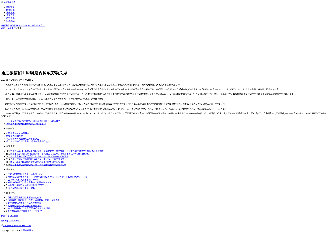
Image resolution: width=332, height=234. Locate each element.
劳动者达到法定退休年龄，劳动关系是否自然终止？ (30, 141)
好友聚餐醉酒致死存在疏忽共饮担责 (24, 203)
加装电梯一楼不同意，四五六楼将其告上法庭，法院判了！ (35, 200)
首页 (3, 28)
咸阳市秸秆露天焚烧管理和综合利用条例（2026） (30, 182)
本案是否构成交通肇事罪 (17, 133)
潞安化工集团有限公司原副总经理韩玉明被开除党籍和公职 (37, 162)
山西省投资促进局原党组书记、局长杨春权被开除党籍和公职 (38, 165)
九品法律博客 (27, 230)
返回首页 (5, 216)
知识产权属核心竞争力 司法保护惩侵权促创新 (29, 208)
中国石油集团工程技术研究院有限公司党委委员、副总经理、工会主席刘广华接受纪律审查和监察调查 (57, 151)
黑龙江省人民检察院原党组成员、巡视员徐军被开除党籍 (38, 159)
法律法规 (10, 10)
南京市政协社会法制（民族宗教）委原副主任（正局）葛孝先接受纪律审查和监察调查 (49, 154)
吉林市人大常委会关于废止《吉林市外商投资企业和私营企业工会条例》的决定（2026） (48, 177)
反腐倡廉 (10, 15)
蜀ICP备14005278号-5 (10, 221)
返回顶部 (14, 216)
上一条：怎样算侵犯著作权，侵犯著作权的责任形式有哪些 (33, 121)
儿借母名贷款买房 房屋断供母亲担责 (25, 206)
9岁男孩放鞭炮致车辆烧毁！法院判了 (25, 211)
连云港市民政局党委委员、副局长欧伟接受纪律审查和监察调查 (39, 156)
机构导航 (10, 21)
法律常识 (10, 12)
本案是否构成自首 (14, 136)
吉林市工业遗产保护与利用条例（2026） (26, 185)
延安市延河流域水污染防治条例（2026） (26, 174)
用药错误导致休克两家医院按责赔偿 (24, 197)
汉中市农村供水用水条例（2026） (23, 180)
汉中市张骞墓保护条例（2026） (22, 188)
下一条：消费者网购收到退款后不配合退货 (26, 124)
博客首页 (10, 7)
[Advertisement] (166, 49)
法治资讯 (10, 18)
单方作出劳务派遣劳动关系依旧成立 (22, 139)
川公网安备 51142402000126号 (17, 226)
